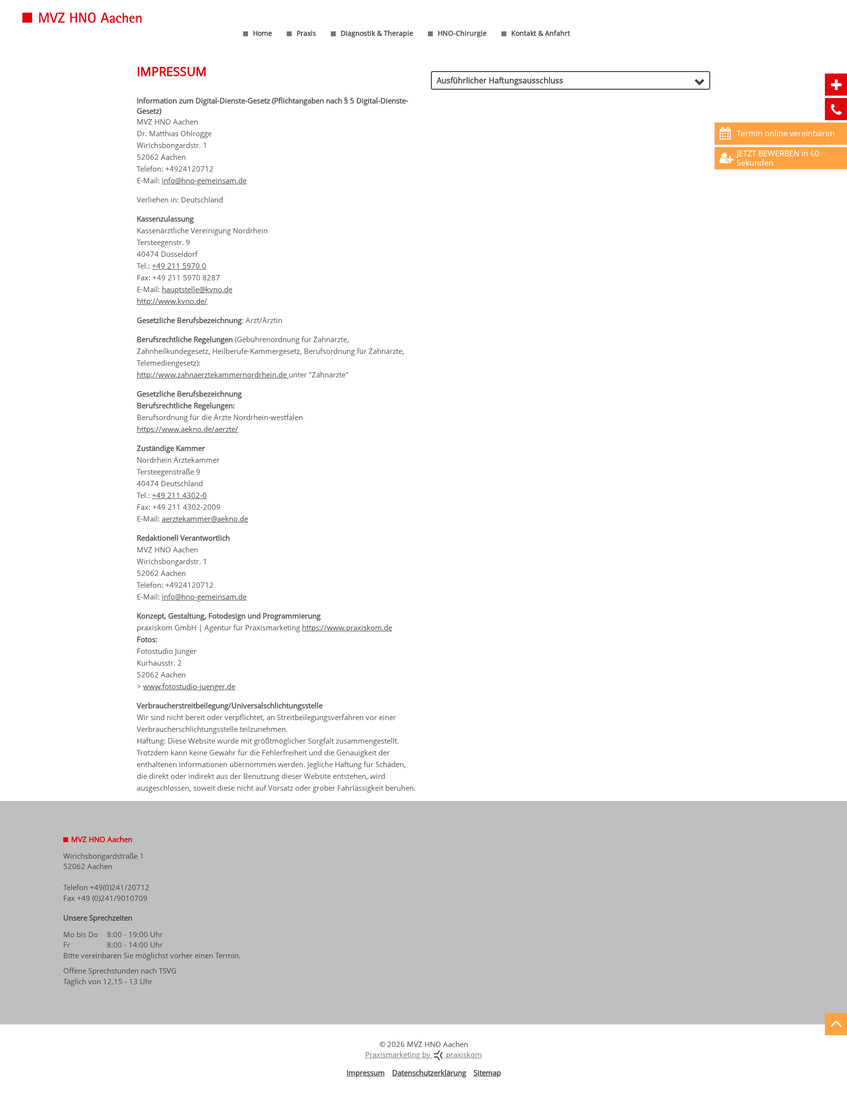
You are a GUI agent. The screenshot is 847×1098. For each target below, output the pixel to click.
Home (262, 33)
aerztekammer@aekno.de (205, 519)
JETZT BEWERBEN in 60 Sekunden (778, 158)
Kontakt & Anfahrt (540, 33)
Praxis (306, 33)
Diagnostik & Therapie (377, 33)
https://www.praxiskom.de (347, 627)
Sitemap (487, 1072)
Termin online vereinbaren (786, 133)
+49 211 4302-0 (179, 495)
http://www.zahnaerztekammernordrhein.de (213, 374)
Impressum (366, 1072)
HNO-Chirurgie (462, 33)
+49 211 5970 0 (179, 266)
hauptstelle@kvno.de (197, 289)
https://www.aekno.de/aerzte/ (187, 429)
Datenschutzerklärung (429, 1072)
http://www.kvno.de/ (172, 301)
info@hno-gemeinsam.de (204, 180)
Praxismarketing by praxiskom (423, 1054)
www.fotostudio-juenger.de (189, 686)
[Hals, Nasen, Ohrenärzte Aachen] (95, 11)
